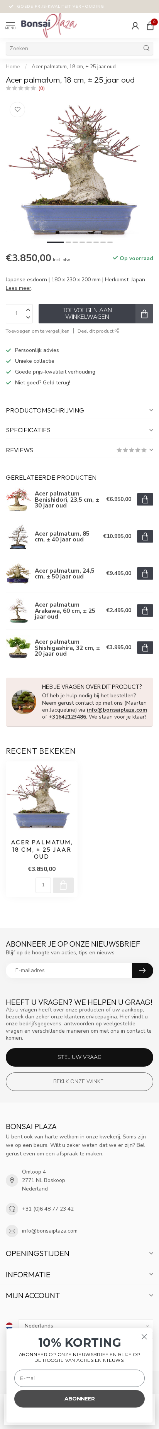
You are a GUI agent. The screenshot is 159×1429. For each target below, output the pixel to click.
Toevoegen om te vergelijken (37, 331)
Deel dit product (96, 331)
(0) (42, 88)
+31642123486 (67, 716)
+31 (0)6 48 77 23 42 (48, 1209)
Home (13, 66)
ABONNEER (79, 1398)
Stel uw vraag (79, 1057)
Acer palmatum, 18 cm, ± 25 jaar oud (74, 66)
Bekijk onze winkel (79, 1081)
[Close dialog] (144, 1336)
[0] (150, 25)
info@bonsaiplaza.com (117, 710)
